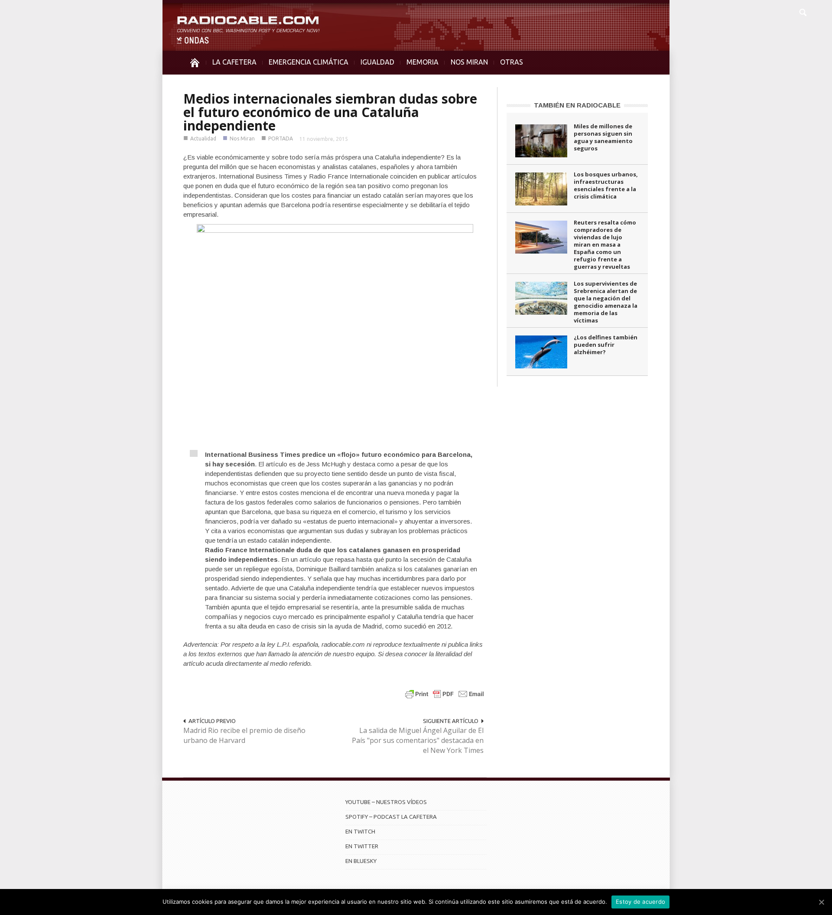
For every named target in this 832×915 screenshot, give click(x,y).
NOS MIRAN (469, 62)
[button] (802, 11)
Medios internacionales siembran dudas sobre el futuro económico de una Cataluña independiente (330, 112)
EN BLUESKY (361, 861)
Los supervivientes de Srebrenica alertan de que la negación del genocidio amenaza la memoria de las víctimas (605, 302)
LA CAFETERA (234, 62)
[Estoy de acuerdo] (821, 902)
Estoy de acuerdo (640, 901)
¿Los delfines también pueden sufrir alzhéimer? (605, 344)
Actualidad (203, 138)
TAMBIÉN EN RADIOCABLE (577, 105)
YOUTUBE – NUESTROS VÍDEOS (386, 802)
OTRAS (511, 62)
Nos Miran (242, 138)
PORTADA (280, 138)
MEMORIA (422, 62)
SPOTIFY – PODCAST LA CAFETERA (391, 817)
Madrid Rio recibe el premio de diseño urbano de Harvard (244, 735)
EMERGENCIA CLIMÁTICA (308, 62)
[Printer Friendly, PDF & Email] (445, 693)
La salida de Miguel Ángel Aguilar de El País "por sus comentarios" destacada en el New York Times (418, 740)
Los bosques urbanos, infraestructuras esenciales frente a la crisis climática (606, 185)
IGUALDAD (377, 62)
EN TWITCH (360, 831)
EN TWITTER (361, 846)
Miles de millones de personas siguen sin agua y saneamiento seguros (603, 137)
